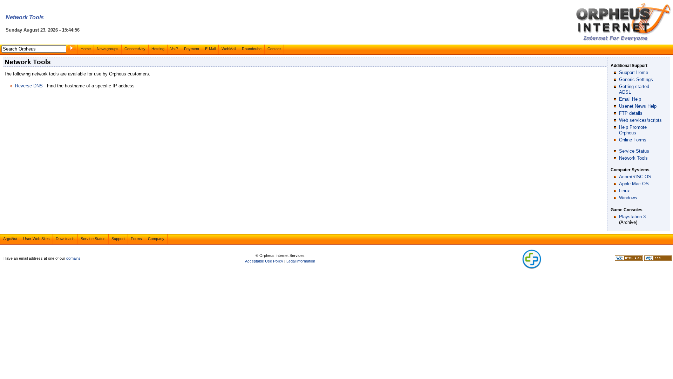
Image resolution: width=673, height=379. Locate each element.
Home (86, 49)
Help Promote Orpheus (633, 130)
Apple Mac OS (634, 183)
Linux (624, 190)
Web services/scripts (640, 120)
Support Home (633, 72)
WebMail (229, 49)
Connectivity (134, 49)
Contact (274, 49)
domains (73, 258)
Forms (136, 239)
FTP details (631, 113)
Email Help (630, 99)
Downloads (65, 239)
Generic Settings (636, 79)
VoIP (174, 49)
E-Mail (210, 49)
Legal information (300, 261)
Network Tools (633, 158)
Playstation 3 (632, 216)
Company (156, 239)
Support (118, 239)
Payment (191, 49)
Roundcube (251, 49)
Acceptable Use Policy (264, 261)
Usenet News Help (638, 106)
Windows (628, 197)
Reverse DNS (29, 85)
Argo (10, 239)
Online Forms (632, 139)
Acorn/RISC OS (635, 176)
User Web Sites (36, 239)
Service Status (634, 151)
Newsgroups (107, 49)
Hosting (157, 49)
